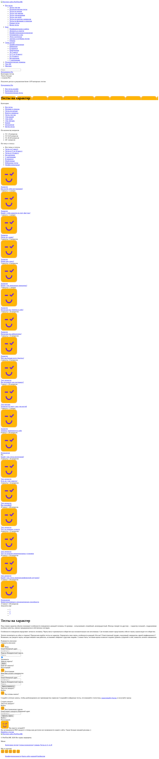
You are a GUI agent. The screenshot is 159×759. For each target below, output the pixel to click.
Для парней (9, 117)
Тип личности (6, 380)
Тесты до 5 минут (11, 149)
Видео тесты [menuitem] (14, 25)
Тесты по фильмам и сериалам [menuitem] (21, 21)
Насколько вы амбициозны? (11, 334)
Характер (4, 187)
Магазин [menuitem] (8, 66)
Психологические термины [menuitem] (15, 62)
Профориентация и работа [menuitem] (19, 29)
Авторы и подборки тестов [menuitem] (20, 39)
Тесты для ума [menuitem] (15, 7)
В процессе (9, 159)
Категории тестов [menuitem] (11, 745)
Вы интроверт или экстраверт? (12, 382)
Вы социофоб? (6, 505)
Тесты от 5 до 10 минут (13, 151)
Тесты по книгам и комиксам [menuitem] (20, 19)
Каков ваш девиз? (7, 261)
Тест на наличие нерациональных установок (17, 553)
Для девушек (10, 121)
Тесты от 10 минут (12, 153)
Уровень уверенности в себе (11, 431)
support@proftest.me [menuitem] (38, 756)
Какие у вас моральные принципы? (14, 285)
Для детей (9, 119)
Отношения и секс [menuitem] (16, 35)
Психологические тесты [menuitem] (18, 9)
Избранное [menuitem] (14, 46)
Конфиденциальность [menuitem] (13, 756)
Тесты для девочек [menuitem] (16, 13)
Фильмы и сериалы (12, 109)
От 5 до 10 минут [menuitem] (16, 54)
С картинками (10, 157)
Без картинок (10, 155)
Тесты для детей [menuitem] (15, 17)
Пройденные (10, 161)
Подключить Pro (7, 85)
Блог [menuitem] (7, 27)
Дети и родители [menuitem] (16, 37)
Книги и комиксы (11, 113)
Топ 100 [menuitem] (8, 64)
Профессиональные (12, 165)
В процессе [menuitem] (14, 48)
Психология (9, 125)
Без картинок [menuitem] (14, 58)
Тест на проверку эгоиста (10, 529)
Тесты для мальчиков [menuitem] (17, 15)
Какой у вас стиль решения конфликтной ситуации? (20, 578)
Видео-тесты (10, 127)
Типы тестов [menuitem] (10, 42)
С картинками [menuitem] (15, 60)
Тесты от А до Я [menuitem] (46, 745)
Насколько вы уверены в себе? (12, 310)
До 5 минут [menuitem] (14, 52)
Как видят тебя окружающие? (12, 189)
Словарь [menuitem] (37, 745)
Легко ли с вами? (7, 237)
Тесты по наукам (11, 111)
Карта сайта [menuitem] (26, 756)
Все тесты (9, 107)
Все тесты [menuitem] (9, 5)
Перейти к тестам (7, 732)
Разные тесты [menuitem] (14, 23)
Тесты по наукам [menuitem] (16, 11)
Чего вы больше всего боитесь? (12, 358)
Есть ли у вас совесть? (9, 481)
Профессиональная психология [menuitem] (21, 33)
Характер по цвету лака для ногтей (14, 406)
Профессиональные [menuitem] (17, 44)
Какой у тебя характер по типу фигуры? (15, 213)
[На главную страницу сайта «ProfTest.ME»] (12, 2)
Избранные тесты (11, 163)
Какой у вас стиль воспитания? (12, 457)
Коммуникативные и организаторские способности (20, 602)
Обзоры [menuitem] (12, 41)
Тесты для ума (10, 115)
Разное (7, 123)
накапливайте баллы (109, 698)
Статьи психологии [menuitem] (26, 745)
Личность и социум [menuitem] (17, 31)
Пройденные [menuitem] (14, 50)
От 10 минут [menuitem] (14, 56)
